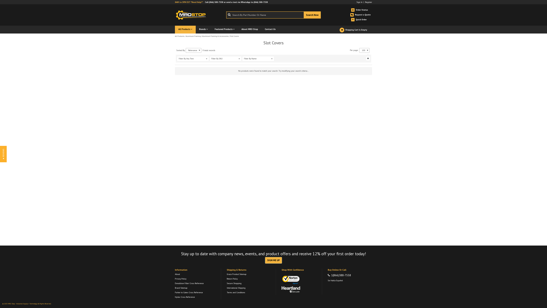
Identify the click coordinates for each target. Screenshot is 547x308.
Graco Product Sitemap (236, 274)
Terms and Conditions (236, 292)
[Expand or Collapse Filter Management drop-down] (368, 58)
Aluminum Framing (193, 36)
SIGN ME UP (273, 260)
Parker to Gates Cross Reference (189, 292)
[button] (3, 154)
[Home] (192, 15)
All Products (179, 36)
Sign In (359, 2)
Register (368, 2)
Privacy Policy (180, 278)
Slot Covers (234, 36)
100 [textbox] (363, 50)
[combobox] (273, 15)
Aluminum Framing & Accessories (215, 36)
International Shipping (236, 288)
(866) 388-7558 (216, 2)
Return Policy (232, 278)
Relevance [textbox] (192, 50)
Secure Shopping (234, 283)
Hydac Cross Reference (185, 297)
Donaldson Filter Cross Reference (189, 283)
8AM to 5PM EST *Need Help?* (189, 2)
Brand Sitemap (181, 288)
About (177, 274)
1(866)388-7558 (341, 275)
